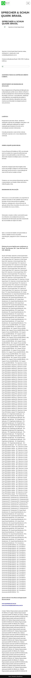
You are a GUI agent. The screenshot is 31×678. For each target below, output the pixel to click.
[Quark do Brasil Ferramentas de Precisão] (5, 3)
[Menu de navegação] (28, 3)
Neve (10, 676)
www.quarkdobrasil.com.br (9, 603)
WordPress (19, 676)
